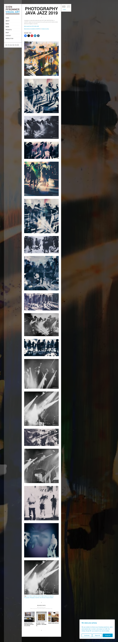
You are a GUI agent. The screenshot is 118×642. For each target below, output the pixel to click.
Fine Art (39, 596)
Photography (32, 597)
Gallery (42, 596)
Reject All (97, 635)
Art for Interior (29, 596)
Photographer (26, 597)
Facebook (6, 45)
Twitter (9, 45)
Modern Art (46, 596)
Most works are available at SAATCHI (32, 28)
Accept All (107, 635)
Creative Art (35, 596)
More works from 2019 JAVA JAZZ (31, 26)
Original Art (51, 596)
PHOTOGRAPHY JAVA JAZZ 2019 (41, 10)
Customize (86, 635)
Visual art (48, 597)
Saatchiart (37, 597)
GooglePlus (13, 45)
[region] (97, 629)
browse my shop (45, 28)
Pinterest (11, 45)
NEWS (64, 9)
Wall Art (51, 597)
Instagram (16, 45)
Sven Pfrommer (43, 597)
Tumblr (18, 45)
